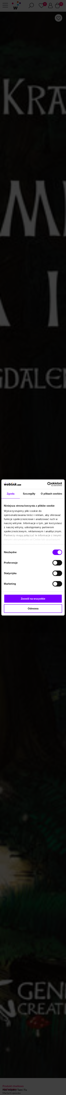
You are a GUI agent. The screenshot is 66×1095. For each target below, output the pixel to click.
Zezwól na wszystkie (33, 598)
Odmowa (33, 608)
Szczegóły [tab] (29, 493)
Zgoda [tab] (10, 493)
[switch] (57, 562)
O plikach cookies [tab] (51, 493)
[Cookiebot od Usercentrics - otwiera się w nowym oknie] (47, 484)
